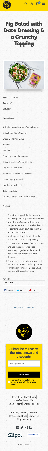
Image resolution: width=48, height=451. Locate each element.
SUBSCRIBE (24, 374)
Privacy (24, 412)
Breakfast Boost (21, 400)
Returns (33, 412)
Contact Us (34, 416)
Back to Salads (26, 307)
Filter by (6, 279)
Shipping (15, 412)
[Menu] (43, 3)
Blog (19, 419)
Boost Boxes (30, 397)
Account (27, 419)
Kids (32, 400)
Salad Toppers (15, 403)
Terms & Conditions (18, 416)
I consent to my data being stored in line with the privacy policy (23, 382)
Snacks (27, 403)
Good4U (27, 444)
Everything (17, 397)
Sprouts (35, 403)
